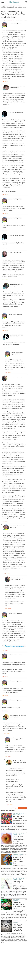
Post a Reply (22, 808)
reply (3, 81)
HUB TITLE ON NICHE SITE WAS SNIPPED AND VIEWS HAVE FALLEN (18, 927)
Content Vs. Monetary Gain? (18, 903)
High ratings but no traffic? (18, 882)
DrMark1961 (13, 284)
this (18, 87)
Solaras (10, 252)
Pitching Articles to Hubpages (18, 817)
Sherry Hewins (13, 86)
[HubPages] (14, 2)
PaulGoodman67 (14, 715)
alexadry (11, 376)
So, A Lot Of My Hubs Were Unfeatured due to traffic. (18, 838)
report (6, 81)
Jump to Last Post (8, 20)
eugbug (10, 23)
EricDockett (11, 112)
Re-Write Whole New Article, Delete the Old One (18, 860)
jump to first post (13, 808)
